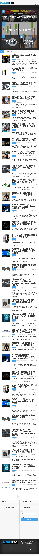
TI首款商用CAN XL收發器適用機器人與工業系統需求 (23, 167)
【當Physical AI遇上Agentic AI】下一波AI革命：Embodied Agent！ (24, 541)
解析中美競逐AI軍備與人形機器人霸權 (19, 17)
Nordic (26, 389)
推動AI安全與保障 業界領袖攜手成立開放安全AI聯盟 (24, 331)
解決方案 (17, 73)
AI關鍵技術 (32, 72)
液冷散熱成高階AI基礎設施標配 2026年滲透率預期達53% (24, 140)
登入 (35, 4)
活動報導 (29, 129)
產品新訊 (19, 102)
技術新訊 (13, 102)
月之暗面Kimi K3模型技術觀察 (23, 511)
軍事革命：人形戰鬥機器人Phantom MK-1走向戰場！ (23, 194)
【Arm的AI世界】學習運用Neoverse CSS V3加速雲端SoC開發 (23, 316)
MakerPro (11, 19)
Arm (26, 320)
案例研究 (26, 155)
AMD (29, 304)
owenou (22, 115)
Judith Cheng (10, 44)
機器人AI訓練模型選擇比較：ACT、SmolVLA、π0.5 (24, 112)
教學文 (15, 321)
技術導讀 (31, 115)
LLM (13, 515)
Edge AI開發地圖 (31, 287)
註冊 (37, 4)
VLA (29, 59)
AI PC (28, 210)
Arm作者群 (22, 320)
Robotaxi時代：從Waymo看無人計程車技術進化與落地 (24, 153)
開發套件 (13, 500)
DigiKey (26, 287)
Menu (3, 6)
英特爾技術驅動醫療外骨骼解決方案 (24, 494)
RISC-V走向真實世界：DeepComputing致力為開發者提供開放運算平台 (23, 206)
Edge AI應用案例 (33, 514)
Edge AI (30, 184)
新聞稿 (14, 73)
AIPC (29, 210)
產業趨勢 (32, 59)
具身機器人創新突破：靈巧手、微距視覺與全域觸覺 (23, 301)
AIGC (30, 72)
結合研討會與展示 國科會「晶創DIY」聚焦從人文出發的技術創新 (23, 126)
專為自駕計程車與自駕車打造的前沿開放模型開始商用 (24, 223)
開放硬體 (14, 288)
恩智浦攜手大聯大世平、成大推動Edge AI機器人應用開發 (24, 526)
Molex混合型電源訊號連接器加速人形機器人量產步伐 (24, 181)
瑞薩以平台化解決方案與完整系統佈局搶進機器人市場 (11, 42)
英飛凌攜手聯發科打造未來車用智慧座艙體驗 (24, 266)
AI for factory (33, 86)
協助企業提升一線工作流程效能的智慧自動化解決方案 (28, 42)
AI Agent (27, 72)
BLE (24, 287)
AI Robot (27, 59)
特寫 (14, 211)
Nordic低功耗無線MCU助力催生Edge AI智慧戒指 (24, 236)
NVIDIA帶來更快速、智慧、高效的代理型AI (19, 30)
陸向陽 (21, 287)
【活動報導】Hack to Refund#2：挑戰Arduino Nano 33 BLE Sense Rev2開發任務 (24, 282)
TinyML (29, 269)
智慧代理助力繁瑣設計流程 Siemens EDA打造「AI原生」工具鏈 (24, 251)
